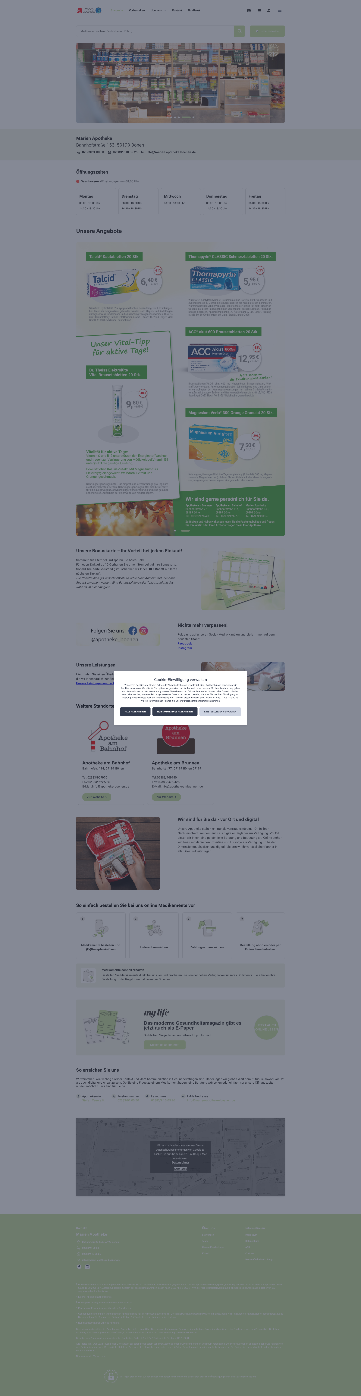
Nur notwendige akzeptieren (175, 711)
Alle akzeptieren (135, 711)
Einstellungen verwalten (220, 711)
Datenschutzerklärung (196, 701)
